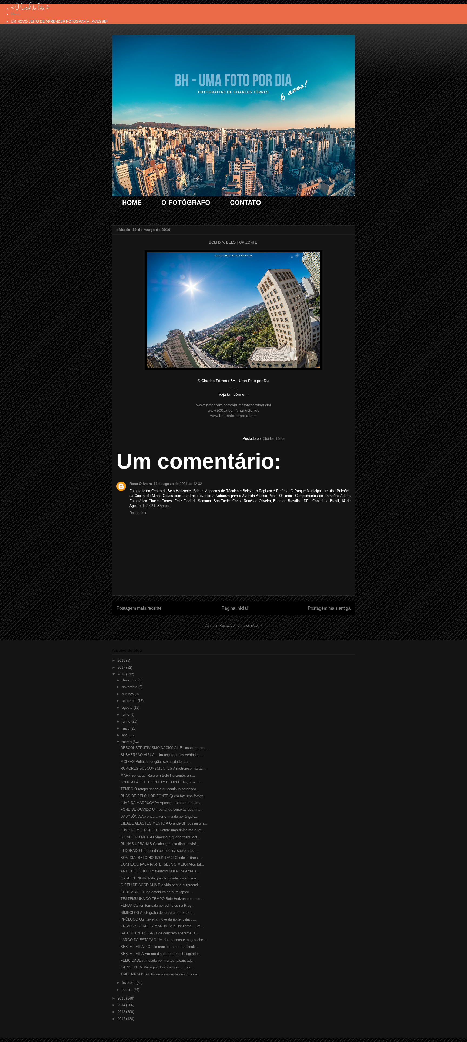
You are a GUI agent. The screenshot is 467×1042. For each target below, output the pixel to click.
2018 (122, 660)
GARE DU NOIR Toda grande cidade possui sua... (160, 878)
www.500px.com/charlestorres (233, 410)
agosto (128, 707)
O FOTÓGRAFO (185, 202)
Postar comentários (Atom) (240, 626)
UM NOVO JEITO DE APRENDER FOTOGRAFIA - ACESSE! (59, 21)
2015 (122, 998)
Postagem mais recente (139, 608)
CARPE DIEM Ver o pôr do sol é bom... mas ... (158, 967)
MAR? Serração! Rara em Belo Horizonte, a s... (158, 775)
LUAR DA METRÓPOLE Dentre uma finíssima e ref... (163, 830)
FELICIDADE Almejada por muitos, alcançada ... (159, 960)
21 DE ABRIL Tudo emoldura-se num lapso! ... (157, 892)
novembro (130, 687)
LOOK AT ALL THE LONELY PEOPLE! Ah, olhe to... (162, 782)
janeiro (127, 990)
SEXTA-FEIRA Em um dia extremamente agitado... (161, 954)
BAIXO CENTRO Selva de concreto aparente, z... (160, 933)
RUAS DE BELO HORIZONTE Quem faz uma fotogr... (163, 796)
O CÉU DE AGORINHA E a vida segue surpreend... (161, 885)
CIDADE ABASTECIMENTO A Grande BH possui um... (164, 823)
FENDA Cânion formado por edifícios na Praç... (158, 905)
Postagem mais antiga (329, 608)
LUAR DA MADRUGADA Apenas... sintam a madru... (162, 803)
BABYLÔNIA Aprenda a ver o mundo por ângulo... (159, 817)
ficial (267, 405)
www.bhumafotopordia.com (233, 415)
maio (126, 728)
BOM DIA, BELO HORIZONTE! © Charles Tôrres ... (161, 858)
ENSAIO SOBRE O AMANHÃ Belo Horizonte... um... (162, 926)
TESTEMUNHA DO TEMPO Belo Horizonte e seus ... (163, 899)
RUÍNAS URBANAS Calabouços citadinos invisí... (160, 844)
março (127, 742)
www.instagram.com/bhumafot (222, 405)
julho (126, 715)
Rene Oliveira (140, 484)
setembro (130, 701)
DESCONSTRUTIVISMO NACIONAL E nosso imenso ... (165, 748)
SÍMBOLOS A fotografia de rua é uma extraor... (157, 913)
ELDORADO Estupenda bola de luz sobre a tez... (159, 851)
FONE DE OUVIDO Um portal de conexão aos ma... (161, 809)
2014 (122, 1005)
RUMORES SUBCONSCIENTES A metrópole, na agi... (163, 768)
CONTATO (245, 202)
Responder (137, 513)
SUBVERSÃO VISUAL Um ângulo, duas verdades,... (162, 755)
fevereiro (129, 983)
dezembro (130, 680)
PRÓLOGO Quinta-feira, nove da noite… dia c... (158, 919)
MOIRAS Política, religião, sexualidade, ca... (156, 762)
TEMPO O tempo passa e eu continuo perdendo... (160, 789)
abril (125, 735)
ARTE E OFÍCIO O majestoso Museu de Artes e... (160, 871)
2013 (122, 1012)
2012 (122, 1019)
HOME (132, 202)
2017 (122, 667)
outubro (128, 694)
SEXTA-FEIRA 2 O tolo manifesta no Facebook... (159, 947)
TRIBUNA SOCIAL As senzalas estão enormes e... (161, 974)
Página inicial (235, 608)
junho (126, 721)
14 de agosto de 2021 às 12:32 (178, 484)
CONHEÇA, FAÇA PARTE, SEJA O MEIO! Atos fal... (162, 864)
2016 (122, 674)
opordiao (255, 405)
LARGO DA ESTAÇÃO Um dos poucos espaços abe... (163, 940)
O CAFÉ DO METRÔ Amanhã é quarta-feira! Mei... (160, 837)
